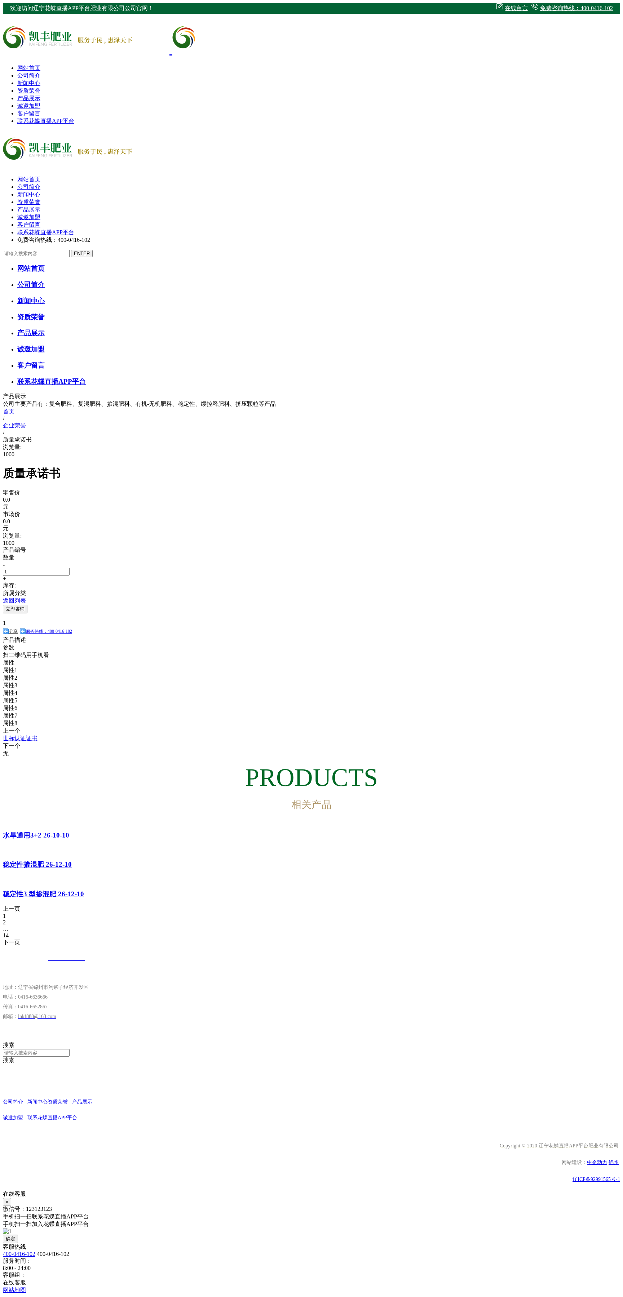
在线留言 (516, 8)
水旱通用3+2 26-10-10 (36, 835)
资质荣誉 (28, 91)
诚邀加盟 (28, 106)
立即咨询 (15, 609)
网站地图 (14, 1290)
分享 (13, 631)
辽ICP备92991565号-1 (596, 1179)
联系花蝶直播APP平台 (45, 121)
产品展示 (28, 98)
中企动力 (597, 1162)
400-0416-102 (19, 1254)
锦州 (614, 1162)
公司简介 (28, 75)
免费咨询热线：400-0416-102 (576, 8)
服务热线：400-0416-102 (49, 631)
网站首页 (28, 68)
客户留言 (28, 113)
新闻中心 (28, 83)
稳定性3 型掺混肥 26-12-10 (43, 894)
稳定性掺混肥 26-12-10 (37, 864)
